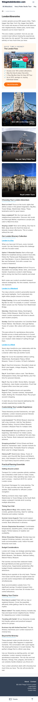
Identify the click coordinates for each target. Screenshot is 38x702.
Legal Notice (32, 686)
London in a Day (8, 240)
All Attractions (7, 6)
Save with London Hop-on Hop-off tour (23, 123)
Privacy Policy (32, 688)
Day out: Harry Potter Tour (25, 159)
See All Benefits (12, 84)
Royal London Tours (27, 195)
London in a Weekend (10, 288)
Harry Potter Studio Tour (23, 6)
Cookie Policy (32, 690)
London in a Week (8, 345)
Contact (33, 681)
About (27, 681)
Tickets (15, 699)
